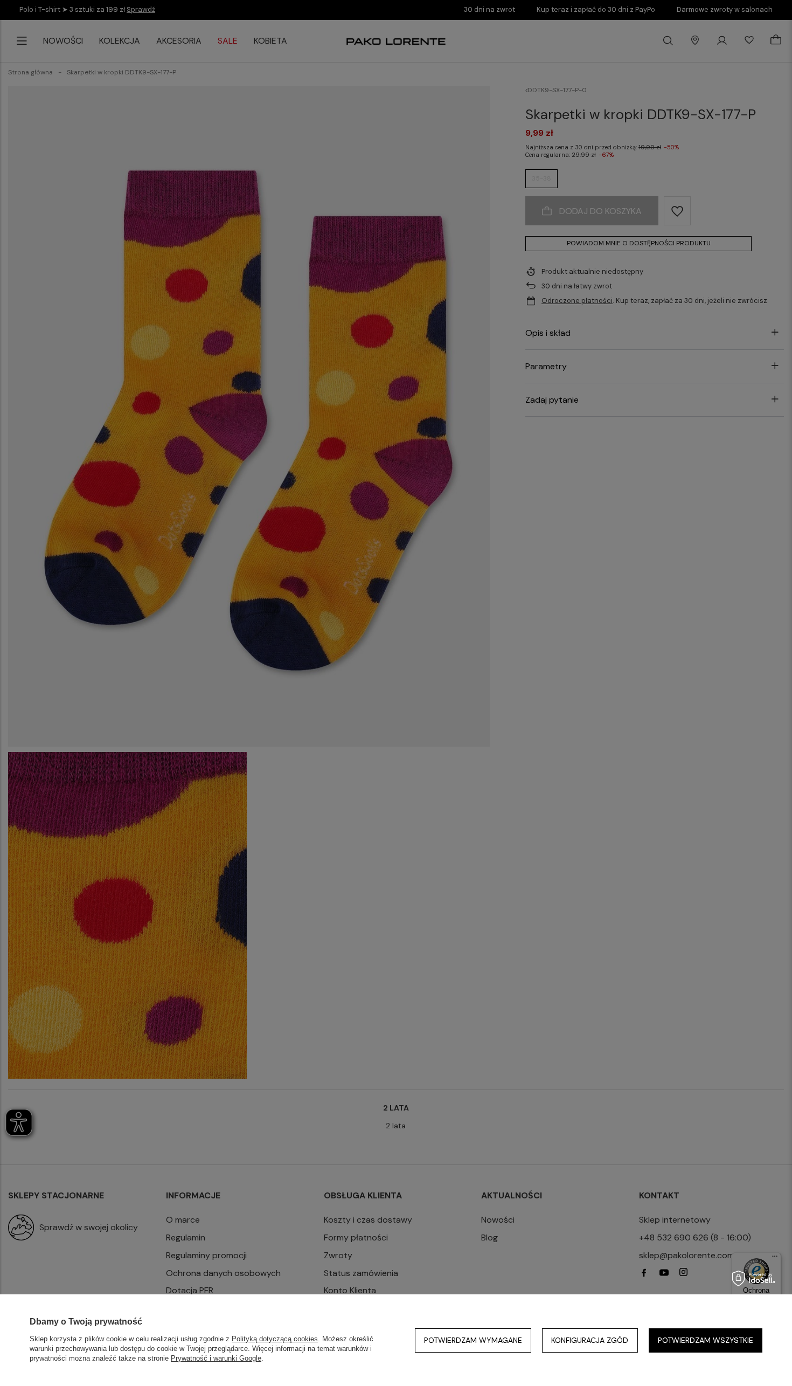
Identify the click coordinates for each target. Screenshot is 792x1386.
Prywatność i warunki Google (216, 1358)
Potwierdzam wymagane (473, 1340)
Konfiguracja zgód (589, 1340)
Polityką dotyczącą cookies (275, 1339)
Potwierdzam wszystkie (705, 1340)
